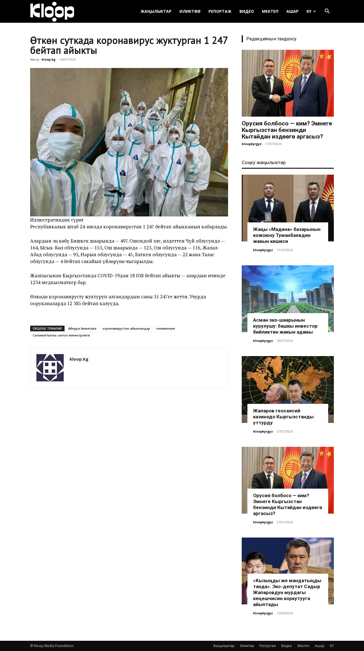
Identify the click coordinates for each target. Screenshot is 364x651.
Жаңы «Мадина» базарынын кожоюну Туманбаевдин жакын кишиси (286, 235)
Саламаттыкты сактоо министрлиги (61, 335)
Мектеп (270, 11)
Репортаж (219, 11)
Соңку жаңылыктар (264, 162)
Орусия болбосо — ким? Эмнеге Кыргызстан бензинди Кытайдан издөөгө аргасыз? (287, 130)
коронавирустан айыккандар (126, 328)
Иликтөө (189, 11)
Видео (246, 11)
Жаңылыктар (155, 11)
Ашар (292, 11)
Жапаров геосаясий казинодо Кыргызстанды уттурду (283, 416)
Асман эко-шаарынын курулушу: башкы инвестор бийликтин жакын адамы (285, 326)
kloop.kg (48, 59)
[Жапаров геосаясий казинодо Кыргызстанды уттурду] (288, 389)
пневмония (165, 328)
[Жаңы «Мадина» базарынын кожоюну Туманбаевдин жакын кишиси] (288, 208)
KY (309, 11)
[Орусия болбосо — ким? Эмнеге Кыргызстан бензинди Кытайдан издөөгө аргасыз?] (288, 83)
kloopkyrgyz (252, 144)
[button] (327, 12)
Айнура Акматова (82, 328)
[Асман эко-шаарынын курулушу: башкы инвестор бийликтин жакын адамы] (288, 298)
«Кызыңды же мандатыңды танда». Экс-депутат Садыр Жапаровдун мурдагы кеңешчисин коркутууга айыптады (287, 592)
